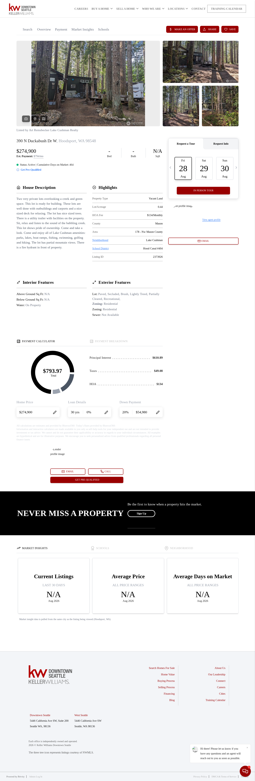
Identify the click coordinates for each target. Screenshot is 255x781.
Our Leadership (216, 674)
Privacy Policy (200, 776)
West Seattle (81, 715)
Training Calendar (226, 8)
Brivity (21, 776)
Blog (172, 700)
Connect (220, 680)
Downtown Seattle (40, 715)
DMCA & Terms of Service (224, 776)
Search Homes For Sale (162, 668)
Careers (81, 8)
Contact (199, 8)
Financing (169, 693)
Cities (222, 693)
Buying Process (166, 680)
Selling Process (166, 687)
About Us (220, 668)
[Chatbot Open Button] (245, 771)
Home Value (168, 674)
